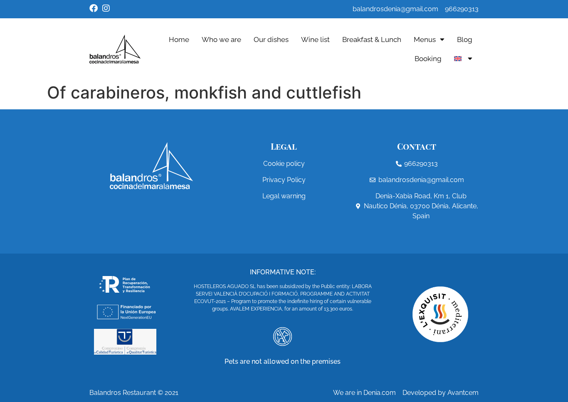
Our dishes (271, 39)
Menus (425, 39)
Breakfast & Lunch (371, 39)
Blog (464, 39)
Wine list (315, 39)
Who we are (221, 39)
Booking (428, 58)
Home (179, 39)
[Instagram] (106, 8)
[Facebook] (93, 8)
